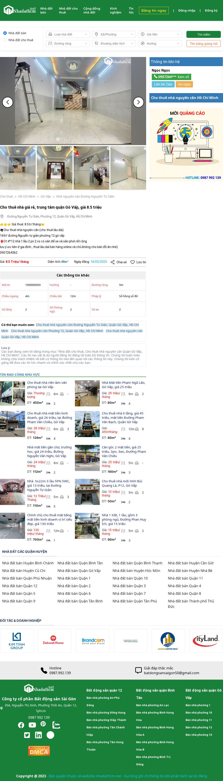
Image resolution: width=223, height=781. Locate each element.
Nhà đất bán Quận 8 (184, 593)
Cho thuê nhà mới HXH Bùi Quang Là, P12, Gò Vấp (122, 483)
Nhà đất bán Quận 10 (130, 578)
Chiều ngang (10, 296)
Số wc (95, 309)
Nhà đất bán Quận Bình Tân (80, 563)
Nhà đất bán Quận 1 (74, 578)
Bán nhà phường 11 (199, 720)
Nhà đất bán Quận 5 (18, 593)
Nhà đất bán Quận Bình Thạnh (137, 563)
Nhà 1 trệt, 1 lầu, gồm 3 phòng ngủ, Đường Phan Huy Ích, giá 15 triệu (124, 519)
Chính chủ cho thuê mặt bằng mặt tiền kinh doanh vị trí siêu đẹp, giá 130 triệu (50, 519)
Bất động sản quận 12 (104, 690)
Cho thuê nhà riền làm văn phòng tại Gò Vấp (47, 384)
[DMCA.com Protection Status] (39, 752)
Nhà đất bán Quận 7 (129, 593)
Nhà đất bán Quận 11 (185, 578)
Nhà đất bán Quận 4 (184, 585)
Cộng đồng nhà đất (91, 10)
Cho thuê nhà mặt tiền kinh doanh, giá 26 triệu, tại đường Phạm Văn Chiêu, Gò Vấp (50, 417)
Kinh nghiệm (115, 10)
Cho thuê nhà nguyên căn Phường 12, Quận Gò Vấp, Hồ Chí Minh (57, 331)
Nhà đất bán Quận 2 (74, 585)
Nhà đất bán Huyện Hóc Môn (136, 570)
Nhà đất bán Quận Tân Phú (135, 601)
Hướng (54, 285)
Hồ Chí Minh (26, 196)
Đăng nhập (186, 10)
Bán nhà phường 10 (199, 712)
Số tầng (7, 309)
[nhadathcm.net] (19, 12)
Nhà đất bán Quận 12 (19, 585)
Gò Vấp (46, 196)
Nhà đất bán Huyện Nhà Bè (190, 570)
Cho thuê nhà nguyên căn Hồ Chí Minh (184, 97)
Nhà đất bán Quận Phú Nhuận (27, 578)
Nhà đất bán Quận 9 (18, 601)
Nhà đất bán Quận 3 (129, 585)
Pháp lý (96, 296)
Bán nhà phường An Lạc (152, 705)
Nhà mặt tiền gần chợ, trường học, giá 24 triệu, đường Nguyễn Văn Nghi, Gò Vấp (50, 451)
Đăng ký (211, 10)
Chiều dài (56, 296)
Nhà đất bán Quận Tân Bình (80, 601)
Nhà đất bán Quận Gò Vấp (79, 570)
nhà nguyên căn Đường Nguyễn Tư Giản (85, 196)
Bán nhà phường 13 (199, 734)
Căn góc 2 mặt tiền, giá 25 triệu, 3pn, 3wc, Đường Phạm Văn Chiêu (124, 451)
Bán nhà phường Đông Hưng (105, 712)
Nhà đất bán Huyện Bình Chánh (28, 563)
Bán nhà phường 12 (199, 727)
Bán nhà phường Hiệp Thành (106, 720)
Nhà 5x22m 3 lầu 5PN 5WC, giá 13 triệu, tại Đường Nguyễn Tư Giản (49, 485)
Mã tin (6, 285)
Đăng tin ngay (153, 10)
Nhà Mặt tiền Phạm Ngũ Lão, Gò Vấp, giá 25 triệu (124, 384)
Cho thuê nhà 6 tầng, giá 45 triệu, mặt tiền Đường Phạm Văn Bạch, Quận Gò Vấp (123, 417)
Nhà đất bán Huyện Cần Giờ (190, 563)
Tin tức (131, 10)
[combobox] (65, 34)
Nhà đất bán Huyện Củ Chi (23, 570)
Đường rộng (100, 285)
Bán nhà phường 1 (198, 705)
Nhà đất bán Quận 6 (74, 593)
